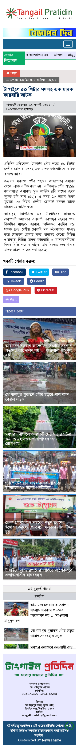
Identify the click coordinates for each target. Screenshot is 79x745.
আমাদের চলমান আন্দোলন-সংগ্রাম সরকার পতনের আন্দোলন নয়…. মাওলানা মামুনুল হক (38, 350)
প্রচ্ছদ (13, 73)
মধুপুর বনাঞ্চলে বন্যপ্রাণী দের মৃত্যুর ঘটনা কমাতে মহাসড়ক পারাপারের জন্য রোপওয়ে (38, 439)
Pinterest (47, 290)
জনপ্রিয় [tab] (39, 596)
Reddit (38, 281)
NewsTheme (51, 740)
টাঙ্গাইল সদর (27, 80)
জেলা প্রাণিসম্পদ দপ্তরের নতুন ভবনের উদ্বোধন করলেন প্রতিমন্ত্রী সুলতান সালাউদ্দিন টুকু (39, 527)
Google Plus (19, 290)
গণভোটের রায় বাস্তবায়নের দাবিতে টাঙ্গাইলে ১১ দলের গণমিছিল (32, 485)
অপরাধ (14, 80)
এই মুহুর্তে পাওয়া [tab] (39, 589)
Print (13, 299)
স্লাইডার (51, 80)
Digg (62, 272)
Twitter (41, 272)
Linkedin (15, 281)
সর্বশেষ (41, 80)
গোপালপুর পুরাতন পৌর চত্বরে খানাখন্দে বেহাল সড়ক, (37, 397)
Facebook (15, 272)
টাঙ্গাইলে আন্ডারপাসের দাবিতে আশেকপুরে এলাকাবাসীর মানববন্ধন (38, 573)
